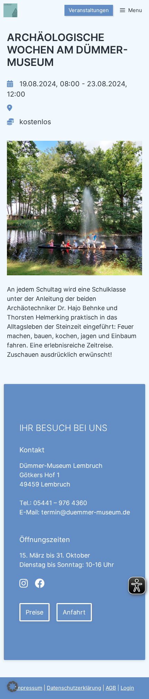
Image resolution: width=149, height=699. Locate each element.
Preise (34, 612)
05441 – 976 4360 (60, 502)
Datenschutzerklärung (74, 688)
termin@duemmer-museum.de (85, 512)
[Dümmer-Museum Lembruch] (10, 10)
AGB (111, 688)
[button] (12, 686)
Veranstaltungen (89, 10)
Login (127, 688)
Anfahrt (74, 612)
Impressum (28, 688)
